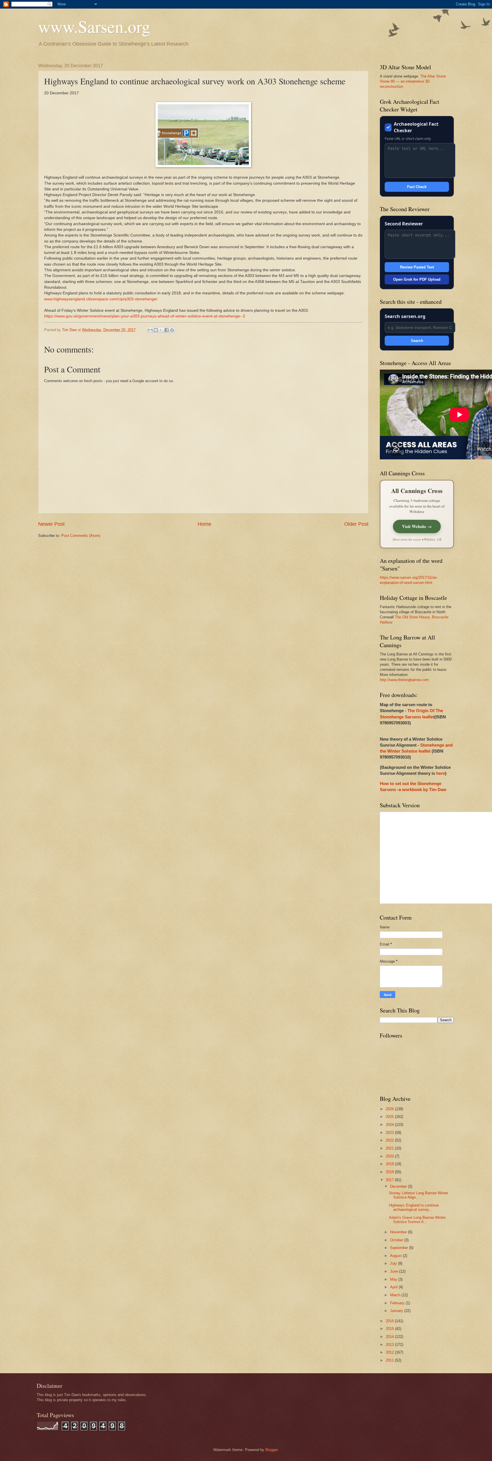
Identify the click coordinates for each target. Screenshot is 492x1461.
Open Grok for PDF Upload (416, 279)
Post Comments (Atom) (80, 535)
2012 (390, 1352)
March (395, 1295)
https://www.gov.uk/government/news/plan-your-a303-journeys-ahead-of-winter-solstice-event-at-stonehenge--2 (144, 316)
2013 (390, 1344)
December (399, 1186)
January (397, 1311)
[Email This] (150, 330)
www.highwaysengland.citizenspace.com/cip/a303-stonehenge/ (100, 299)
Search (417, 341)
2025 (390, 1116)
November (399, 1232)
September (399, 1248)
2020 (390, 1156)
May (394, 1279)
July (394, 1263)
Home (204, 524)
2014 (390, 1336)
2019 (390, 1164)
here (440, 773)
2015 (390, 1328)
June (394, 1271)
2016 (390, 1321)
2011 (390, 1360)
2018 (390, 1172)
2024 (390, 1124)
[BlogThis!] (156, 330)
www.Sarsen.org (94, 26)
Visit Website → (417, 526)
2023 (390, 1132)
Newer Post (51, 524)
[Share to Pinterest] (172, 330)
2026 (390, 1109)
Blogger (271, 1450)
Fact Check (417, 187)
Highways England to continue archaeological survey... (414, 1207)
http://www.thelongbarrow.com (404, 680)
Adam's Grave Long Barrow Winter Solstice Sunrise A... (417, 1219)
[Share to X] (161, 330)
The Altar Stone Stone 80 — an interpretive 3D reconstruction (413, 81)
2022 (390, 1140)
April (394, 1287)
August (396, 1256)
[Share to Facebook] (166, 330)
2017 (390, 1180)
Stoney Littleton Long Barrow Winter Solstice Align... (418, 1195)
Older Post (356, 524)
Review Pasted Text (417, 267)
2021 (390, 1148)
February (398, 1303)
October (397, 1240)
